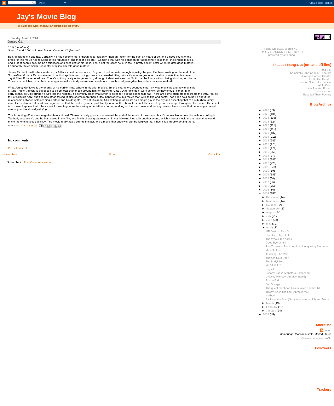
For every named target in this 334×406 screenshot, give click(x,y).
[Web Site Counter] (324, 395)
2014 (266, 155)
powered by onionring (281, 54)
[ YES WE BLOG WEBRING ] (281, 48)
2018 (266, 140)
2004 (266, 193)
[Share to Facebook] (56, 126)
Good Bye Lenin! (276, 242)
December (273, 197)
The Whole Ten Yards (279, 238)
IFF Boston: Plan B (277, 231)
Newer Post (10, 154)
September (273, 208)
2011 (266, 167)
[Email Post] (40, 125)
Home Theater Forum (318, 88)
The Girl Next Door (277, 257)
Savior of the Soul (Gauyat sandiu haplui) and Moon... (298, 299)
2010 (266, 170)
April (269, 227)
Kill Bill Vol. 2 (273, 265)
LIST (289, 51)
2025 (266, 114)
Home (112, 154)
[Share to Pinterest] (59, 126)
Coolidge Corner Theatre (316, 75)
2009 (266, 174)
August (270, 212)
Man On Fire (273, 250)
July (269, 216)
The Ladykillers (275, 261)
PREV (265, 51)
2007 (266, 182)
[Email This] (45, 126)
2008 (266, 178)
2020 (266, 132)
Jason (327, 330)
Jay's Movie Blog (46, 16)
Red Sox (326, 69)
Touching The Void (277, 253)
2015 (266, 151)
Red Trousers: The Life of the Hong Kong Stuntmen (297, 246)
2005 (266, 189)
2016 (266, 148)
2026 (266, 110)
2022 (266, 125)
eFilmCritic (324, 85)
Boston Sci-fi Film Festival (315, 82)
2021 (266, 129)
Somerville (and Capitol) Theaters (310, 72)
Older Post (214, 154)
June (269, 219)
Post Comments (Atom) (38, 162)
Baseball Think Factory (317, 94)
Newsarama (324, 91)
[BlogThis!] (48, 126)
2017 (266, 144)
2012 (266, 163)
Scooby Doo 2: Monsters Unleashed (288, 272)
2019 (266, 136)
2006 (266, 185)
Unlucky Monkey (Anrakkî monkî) (286, 276)
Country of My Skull (277, 235)
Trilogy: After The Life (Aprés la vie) (287, 291)
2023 (266, 121)
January (271, 310)
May (269, 223)
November (273, 201)
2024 (266, 117)
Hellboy (270, 295)
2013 (266, 159)
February (272, 306)
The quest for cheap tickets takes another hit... (294, 287)
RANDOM (278, 51)
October (271, 204)
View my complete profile (316, 338)
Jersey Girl (272, 280)
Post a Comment (17, 148)
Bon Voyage (273, 284)
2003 (266, 314)
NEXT (297, 51)
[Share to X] (52, 126)
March (270, 303)
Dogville (270, 269)
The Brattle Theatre (319, 79)
